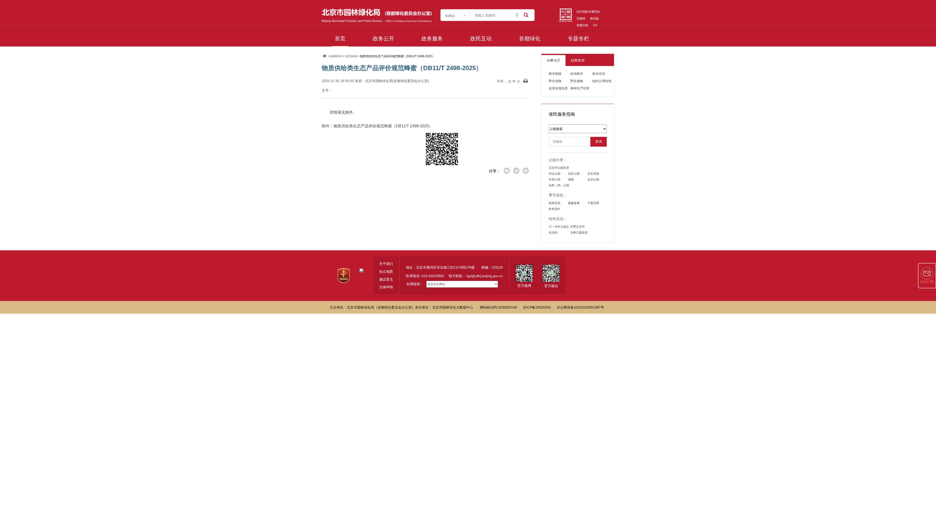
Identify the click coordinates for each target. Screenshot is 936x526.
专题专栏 (578, 39)
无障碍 (580, 18)
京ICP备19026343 (537, 307)
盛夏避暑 (574, 203)
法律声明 (386, 287)
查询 (598, 141)
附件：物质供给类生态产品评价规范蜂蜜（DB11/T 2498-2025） (377, 126)
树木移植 (555, 73)
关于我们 (386, 264)
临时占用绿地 (601, 81)
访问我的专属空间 (588, 11)
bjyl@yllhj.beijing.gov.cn (485, 276)
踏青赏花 (554, 203)
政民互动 (481, 39)
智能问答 (582, 25)
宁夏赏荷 (593, 203)
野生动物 (555, 81)
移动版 (594, 18)
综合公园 (554, 173)
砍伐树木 (576, 73)
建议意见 (386, 279)
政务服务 (432, 39)
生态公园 (593, 179)
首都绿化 (529, 39)
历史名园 (593, 173)
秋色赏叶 (554, 209)
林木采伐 (598, 73)
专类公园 (554, 179)
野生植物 (576, 81)
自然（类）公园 (559, 185)
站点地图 (386, 271)
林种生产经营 (579, 88)
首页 (340, 39)
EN (595, 25)
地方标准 (351, 56)
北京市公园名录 (559, 167)
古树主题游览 (579, 232)
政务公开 (383, 39)
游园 (571, 179)
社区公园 (574, 173)
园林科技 (336, 56)
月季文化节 (577, 226)
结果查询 (578, 60)
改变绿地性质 (558, 88)
